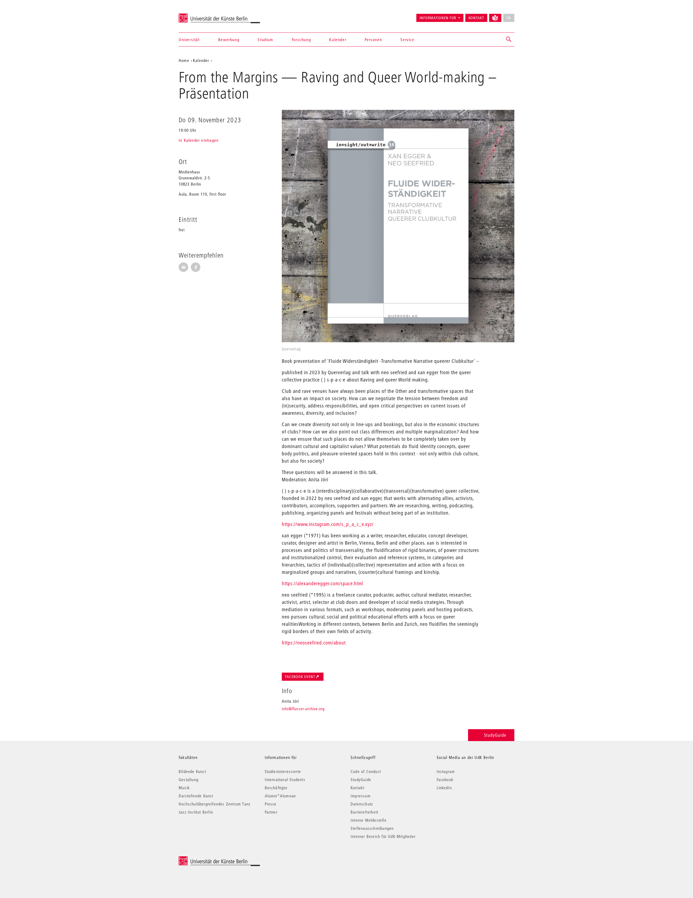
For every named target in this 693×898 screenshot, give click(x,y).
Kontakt (476, 17)
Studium (265, 39)
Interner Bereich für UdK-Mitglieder (383, 836)
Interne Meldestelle (369, 820)
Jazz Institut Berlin (196, 812)
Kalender (337, 39)
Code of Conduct (366, 771)
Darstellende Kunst (196, 795)
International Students (285, 779)
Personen (373, 39)
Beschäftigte (276, 787)
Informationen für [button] (438, 17)
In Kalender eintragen (198, 140)
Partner (271, 812)
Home (184, 60)
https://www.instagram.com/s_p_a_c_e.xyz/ (328, 524)
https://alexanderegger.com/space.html (322, 583)
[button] (509, 39)
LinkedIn (444, 787)
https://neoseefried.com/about (314, 643)
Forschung (301, 39)
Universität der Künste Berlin (200, 15)
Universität (189, 39)
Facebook (445, 779)
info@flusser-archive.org (303, 708)
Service (407, 39)
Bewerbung (228, 39)
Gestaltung (188, 779)
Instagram (446, 771)
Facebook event (300, 676)
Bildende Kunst (192, 771)
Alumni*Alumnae (280, 795)
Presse (271, 804)
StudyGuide (495, 735)
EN (508, 17)
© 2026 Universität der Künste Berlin (207, 859)
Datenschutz (362, 804)
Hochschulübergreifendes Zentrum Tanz (214, 804)
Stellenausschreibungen (372, 828)
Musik (184, 787)
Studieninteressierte (283, 771)
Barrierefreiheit (364, 812)
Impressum (361, 795)
